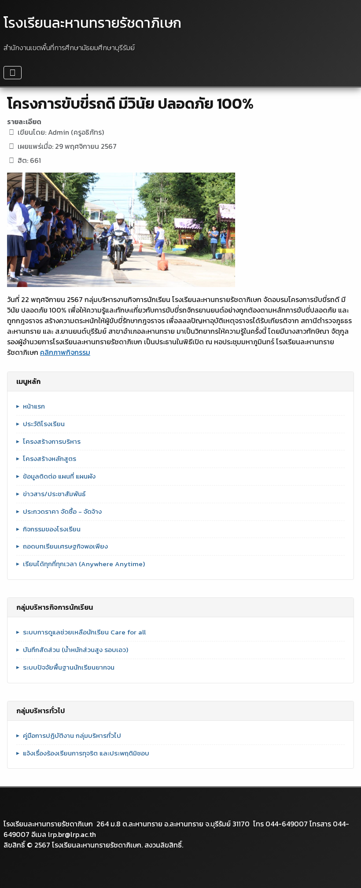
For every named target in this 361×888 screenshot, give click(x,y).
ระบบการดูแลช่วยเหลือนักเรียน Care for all (84, 632)
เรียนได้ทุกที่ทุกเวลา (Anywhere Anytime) (84, 564)
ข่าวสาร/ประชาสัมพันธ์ (54, 494)
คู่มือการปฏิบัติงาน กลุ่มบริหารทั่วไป (72, 736)
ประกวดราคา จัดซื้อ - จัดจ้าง (62, 511)
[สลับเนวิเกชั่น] (13, 72)
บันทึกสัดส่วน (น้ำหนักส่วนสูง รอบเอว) (75, 650)
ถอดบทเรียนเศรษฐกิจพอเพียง (65, 546)
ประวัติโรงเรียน (44, 424)
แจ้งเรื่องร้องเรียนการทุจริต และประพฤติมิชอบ (86, 753)
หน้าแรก (34, 406)
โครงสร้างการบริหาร (52, 441)
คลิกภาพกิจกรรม (65, 352)
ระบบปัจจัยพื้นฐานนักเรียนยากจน (68, 667)
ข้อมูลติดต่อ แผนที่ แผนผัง (59, 476)
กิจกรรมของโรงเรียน (52, 529)
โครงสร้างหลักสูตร (49, 459)
